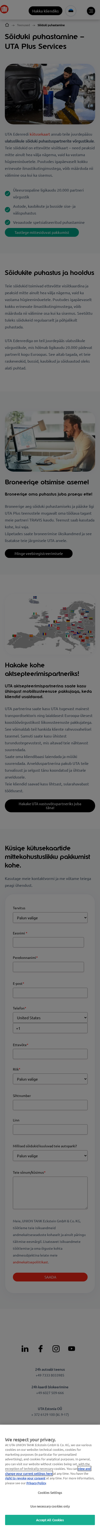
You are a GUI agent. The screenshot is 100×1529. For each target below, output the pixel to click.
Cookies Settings (50, 1492)
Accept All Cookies (50, 1520)
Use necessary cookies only (49, 1506)
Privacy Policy (36, 1483)
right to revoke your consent (25, 1478)
